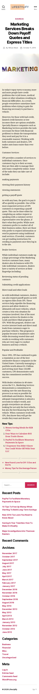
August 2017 (8, 563)
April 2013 (7, 616)
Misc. (4, 651)
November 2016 (9, 593)
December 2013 (9, 609)
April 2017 (7, 576)
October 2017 (8, 556)
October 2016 (8, 596)
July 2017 (6, 566)
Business (19, 19)
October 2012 (8, 629)
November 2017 (9, 553)
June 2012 (7, 632)
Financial (6, 648)
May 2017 (6, 573)
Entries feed (8, 673)
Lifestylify (13, 689)
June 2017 (7, 570)
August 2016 (8, 602)
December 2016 (9, 589)
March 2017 (7, 579)
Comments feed (9, 676)
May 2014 (6, 606)
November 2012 (9, 625)
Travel (5, 654)
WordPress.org (9, 679)
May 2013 (6, 612)
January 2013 (8, 622)
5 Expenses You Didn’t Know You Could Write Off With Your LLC (20, 449)
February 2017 (9, 583)
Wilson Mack (13, 48)
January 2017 (8, 586)
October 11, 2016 (29, 48)
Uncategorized (9, 657)
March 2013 (7, 619)
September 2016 (10, 599)
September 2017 (10, 560)
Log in (5, 670)
